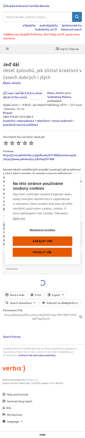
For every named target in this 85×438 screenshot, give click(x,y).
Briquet (7, 112)
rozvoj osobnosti (62, 120)
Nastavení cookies (42, 229)
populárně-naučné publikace (20, 124)
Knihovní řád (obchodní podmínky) (37, 355)
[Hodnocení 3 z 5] (19, 143)
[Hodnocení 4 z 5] (25, 143)
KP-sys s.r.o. (32, 379)
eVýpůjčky (29, 25)
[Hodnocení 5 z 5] (31, 143)
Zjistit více (19, 218)
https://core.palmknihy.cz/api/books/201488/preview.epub (39, 155)
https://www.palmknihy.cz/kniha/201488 (29, 159)
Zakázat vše (42, 241)
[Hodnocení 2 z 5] (12, 143)
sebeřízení (43, 120)
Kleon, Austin (12, 83)
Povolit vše (42, 252)
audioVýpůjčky (49, 25)
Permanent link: (13, 310)
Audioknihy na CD (46, 29)
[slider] (18, 143)
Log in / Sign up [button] (69, 49)
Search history (12, 336)
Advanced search (71, 29)
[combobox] (37, 17)
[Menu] (7, 49)
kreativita (9, 120)
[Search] (77, 17)
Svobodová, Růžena (59, 97)
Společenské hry (72, 25)
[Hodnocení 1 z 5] (6, 143)
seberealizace (25, 120)
